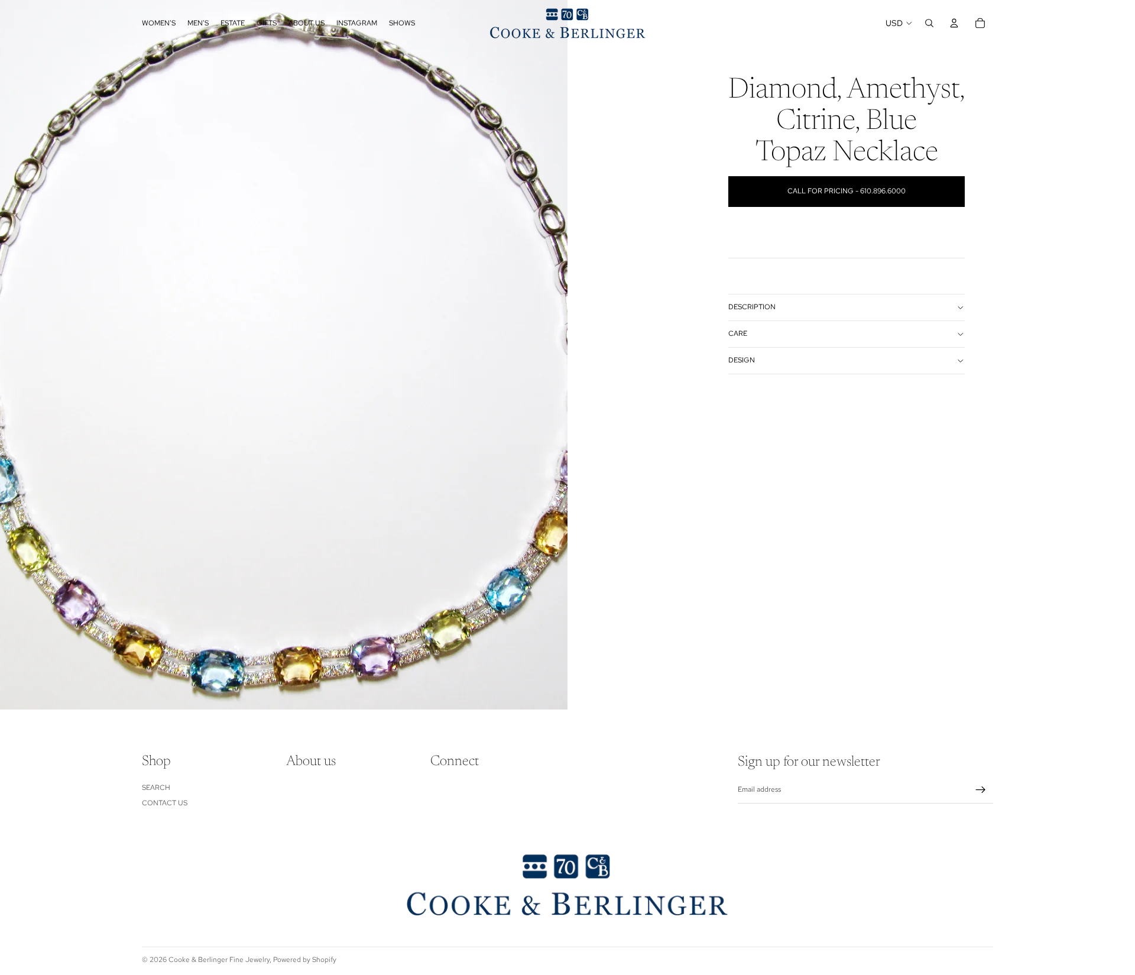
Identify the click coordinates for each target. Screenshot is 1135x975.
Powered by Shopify (304, 959)
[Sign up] (980, 790)
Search (156, 787)
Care (737, 333)
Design (741, 360)
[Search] (929, 23)
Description (752, 307)
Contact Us (164, 803)
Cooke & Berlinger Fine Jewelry (219, 959)
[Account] (954, 23)
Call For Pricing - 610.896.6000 (846, 191)
